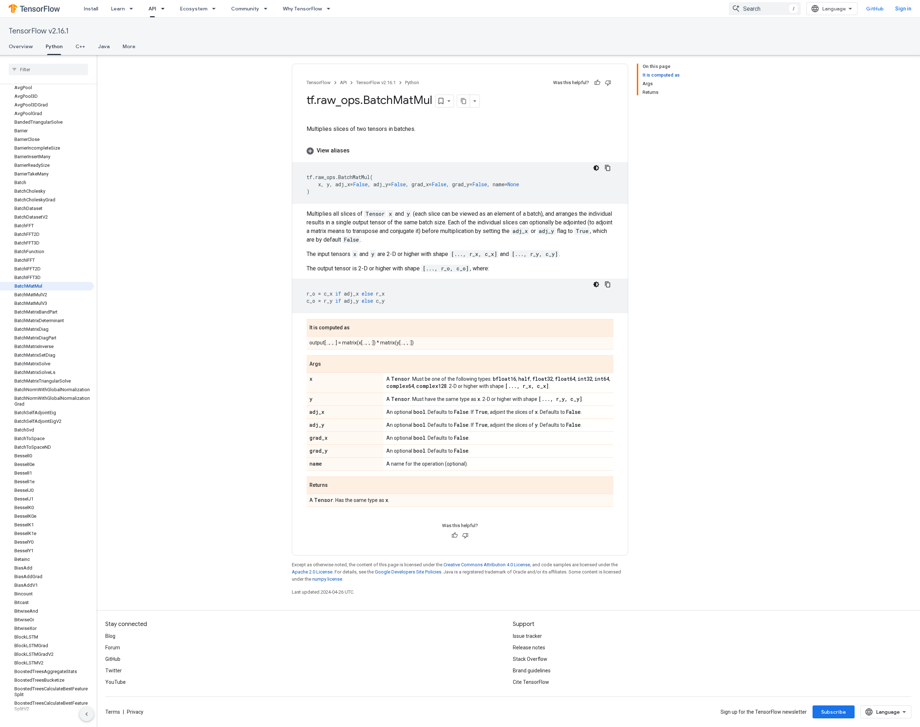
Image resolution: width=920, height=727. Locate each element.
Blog (110, 636)
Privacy (135, 712)
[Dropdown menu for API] (165, 8)
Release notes (529, 647)
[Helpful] (597, 82)
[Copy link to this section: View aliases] (357, 150)
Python (54, 46)
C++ (80, 46)
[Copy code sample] (607, 168)
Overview (21, 46)
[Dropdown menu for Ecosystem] (216, 8)
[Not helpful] (608, 82)
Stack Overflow (530, 659)
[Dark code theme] (596, 168)
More (129, 46)
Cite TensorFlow (531, 682)
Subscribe (833, 712)
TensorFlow (319, 82)
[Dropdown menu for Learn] (133, 8)
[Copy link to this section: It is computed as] (357, 328)
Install (91, 8)
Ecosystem (193, 8)
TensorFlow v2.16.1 (39, 31)
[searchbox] (48, 69)
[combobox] (765, 8)
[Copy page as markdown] (463, 101)
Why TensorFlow (302, 8)
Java (104, 46)
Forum (112, 647)
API (152, 8)
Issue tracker (527, 636)
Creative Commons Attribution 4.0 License (486, 564)
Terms (112, 712)
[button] (460, 150)
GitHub (875, 8)
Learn (118, 8)
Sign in (903, 9)
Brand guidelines (532, 670)
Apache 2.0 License (312, 572)
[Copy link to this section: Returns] (335, 485)
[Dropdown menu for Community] (267, 8)
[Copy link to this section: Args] (328, 364)
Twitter (113, 670)
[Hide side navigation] (86, 714)
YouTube (115, 682)
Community (245, 8)
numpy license (327, 579)
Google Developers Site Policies (408, 572)
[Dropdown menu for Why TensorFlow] (330, 8)
